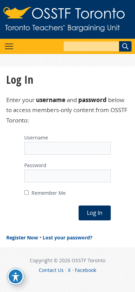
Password (35, 165)
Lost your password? (67, 237)
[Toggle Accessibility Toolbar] (15, 276)
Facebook (85, 270)
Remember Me (48, 193)
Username (36, 137)
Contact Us (51, 270)
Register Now (22, 237)
